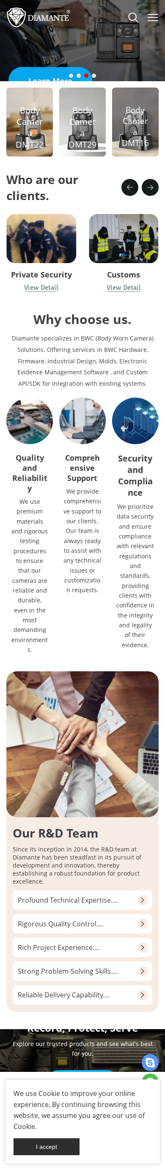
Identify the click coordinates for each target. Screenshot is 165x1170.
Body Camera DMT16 (135, 126)
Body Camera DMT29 (82, 127)
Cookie (49, 1093)
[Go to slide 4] (94, 76)
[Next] (150, 187)
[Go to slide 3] (86, 76)
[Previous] (129, 187)
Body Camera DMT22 (30, 127)
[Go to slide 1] (71, 76)
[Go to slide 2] (79, 76)
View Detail (41, 287)
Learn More (50, 65)
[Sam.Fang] (150, 1062)
